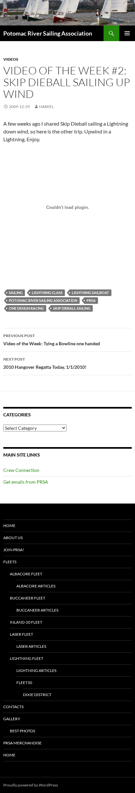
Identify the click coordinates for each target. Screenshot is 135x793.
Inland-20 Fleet (26, 622)
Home (9, 525)
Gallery (11, 718)
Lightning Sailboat (90, 292)
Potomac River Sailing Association (47, 33)
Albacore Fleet (26, 573)
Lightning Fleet (26, 658)
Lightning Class (47, 292)
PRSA (91, 300)
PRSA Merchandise (22, 742)
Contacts (13, 706)
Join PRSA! (13, 549)
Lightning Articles (36, 670)
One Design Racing (26, 308)
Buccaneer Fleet (27, 598)
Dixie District (37, 694)
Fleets (9, 561)
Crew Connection (21, 470)
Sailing (16, 292)
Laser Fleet (21, 634)
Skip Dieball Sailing (71, 308)
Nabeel (46, 106)
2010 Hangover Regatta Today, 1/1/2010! (45, 363)
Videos (10, 59)
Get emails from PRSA (25, 482)
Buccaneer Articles (37, 610)
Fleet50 (24, 682)
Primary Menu (127, 33)
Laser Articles (31, 646)
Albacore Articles (35, 585)
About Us (13, 537)
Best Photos (22, 730)
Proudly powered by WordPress (30, 785)
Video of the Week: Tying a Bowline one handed (51, 339)
